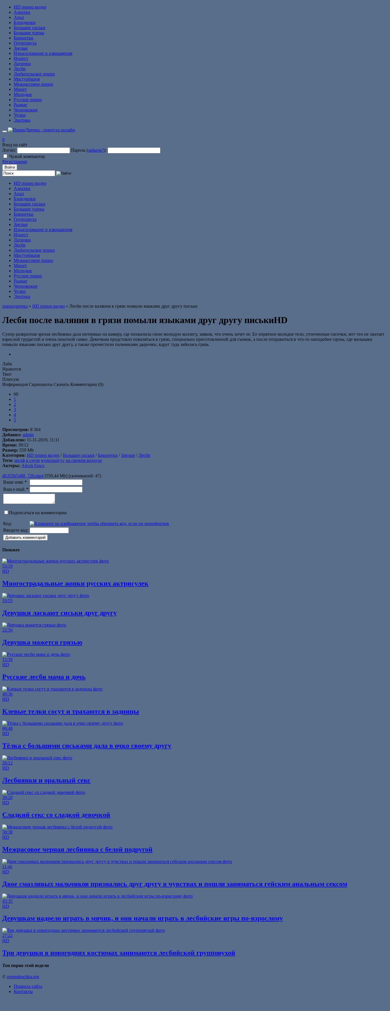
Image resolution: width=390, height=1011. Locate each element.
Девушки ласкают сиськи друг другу (59, 612)
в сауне (33, 460)
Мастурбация (27, 79)
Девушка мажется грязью (42, 642)
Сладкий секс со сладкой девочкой (56, 814)
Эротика (22, 120)
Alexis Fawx (33, 465)
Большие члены (29, 32)
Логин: (9, 150)
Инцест (21, 58)
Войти (10, 167)
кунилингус (53, 460)
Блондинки (25, 22)
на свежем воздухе (84, 460)
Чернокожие (26, 109)
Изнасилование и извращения (43, 53)
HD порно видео (30, 7)
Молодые (23, 94)
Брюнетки (23, 37)
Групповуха (25, 43)
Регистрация (14, 161)
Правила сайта (28, 986)
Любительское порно (34, 73)
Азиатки (22, 12)
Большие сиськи (29, 27)
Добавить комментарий (25, 537)
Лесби (20, 68)
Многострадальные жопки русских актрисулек (75, 583)
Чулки (20, 115)
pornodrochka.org (23, 976)
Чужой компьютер (27, 156)
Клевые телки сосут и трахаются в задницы (70, 711)
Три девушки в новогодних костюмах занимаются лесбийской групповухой (118, 952)
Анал (19, 17)
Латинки (22, 63)
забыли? (96, 150)
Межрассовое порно (33, 84)
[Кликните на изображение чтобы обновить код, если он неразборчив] (99, 523)
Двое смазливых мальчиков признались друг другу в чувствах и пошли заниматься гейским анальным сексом (174, 884)
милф (19, 460)
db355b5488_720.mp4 (22, 475)
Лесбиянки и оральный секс (46, 780)
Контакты (23, 991)
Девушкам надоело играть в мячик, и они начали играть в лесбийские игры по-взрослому (142, 918)
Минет (20, 89)
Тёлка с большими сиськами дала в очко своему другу (86, 745)
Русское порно (28, 99)
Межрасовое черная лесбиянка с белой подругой (77, 849)
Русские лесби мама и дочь (44, 676)
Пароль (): (88, 150)
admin (28, 434)
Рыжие (20, 104)
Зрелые (21, 48)
